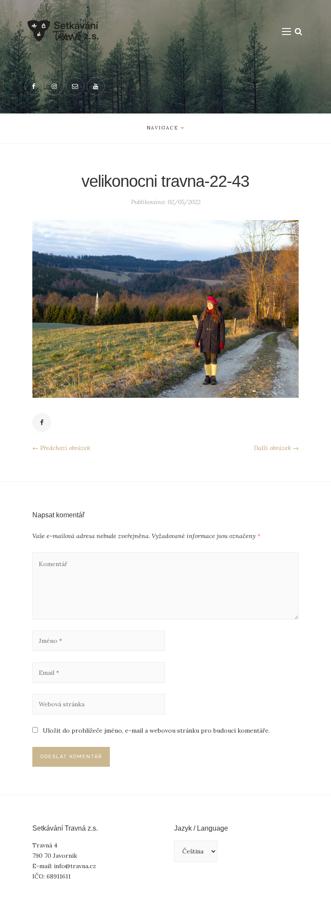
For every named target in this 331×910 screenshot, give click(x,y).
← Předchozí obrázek (61, 448)
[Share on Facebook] (41, 422)
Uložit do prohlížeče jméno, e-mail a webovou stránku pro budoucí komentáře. (156, 730)
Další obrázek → (276, 448)
